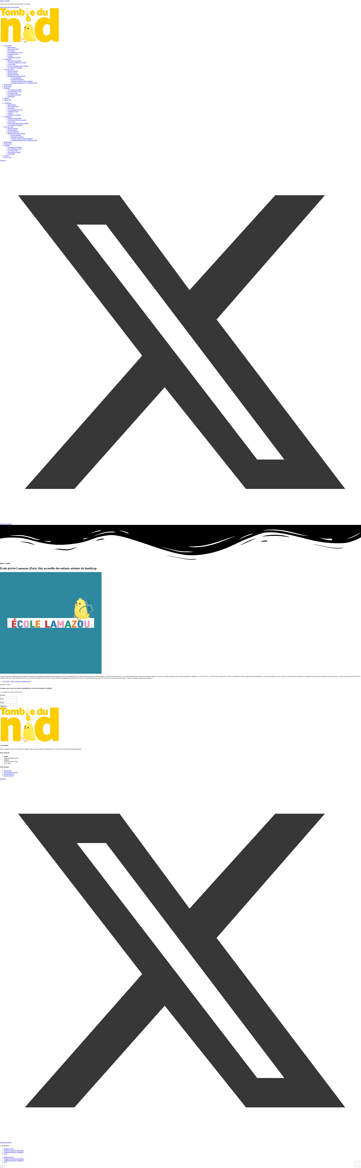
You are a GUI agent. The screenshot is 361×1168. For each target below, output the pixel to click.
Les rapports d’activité (14, 95)
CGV (5, 1154)
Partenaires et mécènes (14, 57)
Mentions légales (9, 1149)
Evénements (11, 96)
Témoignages (8, 84)
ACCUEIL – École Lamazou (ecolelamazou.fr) (17, 681)
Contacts (6, 98)
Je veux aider (11, 64)
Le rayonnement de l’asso (15, 52)
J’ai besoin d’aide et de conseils (17, 62)
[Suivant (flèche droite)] (2, 1167)
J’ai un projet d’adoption (15, 67)
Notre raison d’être (13, 49)
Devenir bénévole (13, 71)
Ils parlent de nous (13, 54)
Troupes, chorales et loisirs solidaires (22, 81)
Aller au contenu (5, 1)
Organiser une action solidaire (16, 76)
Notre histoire (12, 47)
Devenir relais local (13, 74)
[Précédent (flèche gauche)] (1, 1167)
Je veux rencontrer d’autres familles (18, 66)
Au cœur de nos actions (15, 89)
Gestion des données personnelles (14, 1150)
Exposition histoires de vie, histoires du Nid (24, 83)
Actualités (7, 88)
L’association (8, 45)
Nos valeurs (11, 50)
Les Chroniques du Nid (14, 91)
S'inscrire (3, 706)
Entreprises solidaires (17, 79)
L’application (8, 59)
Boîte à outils (8, 86)
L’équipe (10, 56)
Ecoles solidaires (16, 78)
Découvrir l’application (14, 61)
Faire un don (7, 100)
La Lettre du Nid (12, 93)
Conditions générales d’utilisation (14, 1152)
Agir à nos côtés (8, 69)
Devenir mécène (12, 73)
